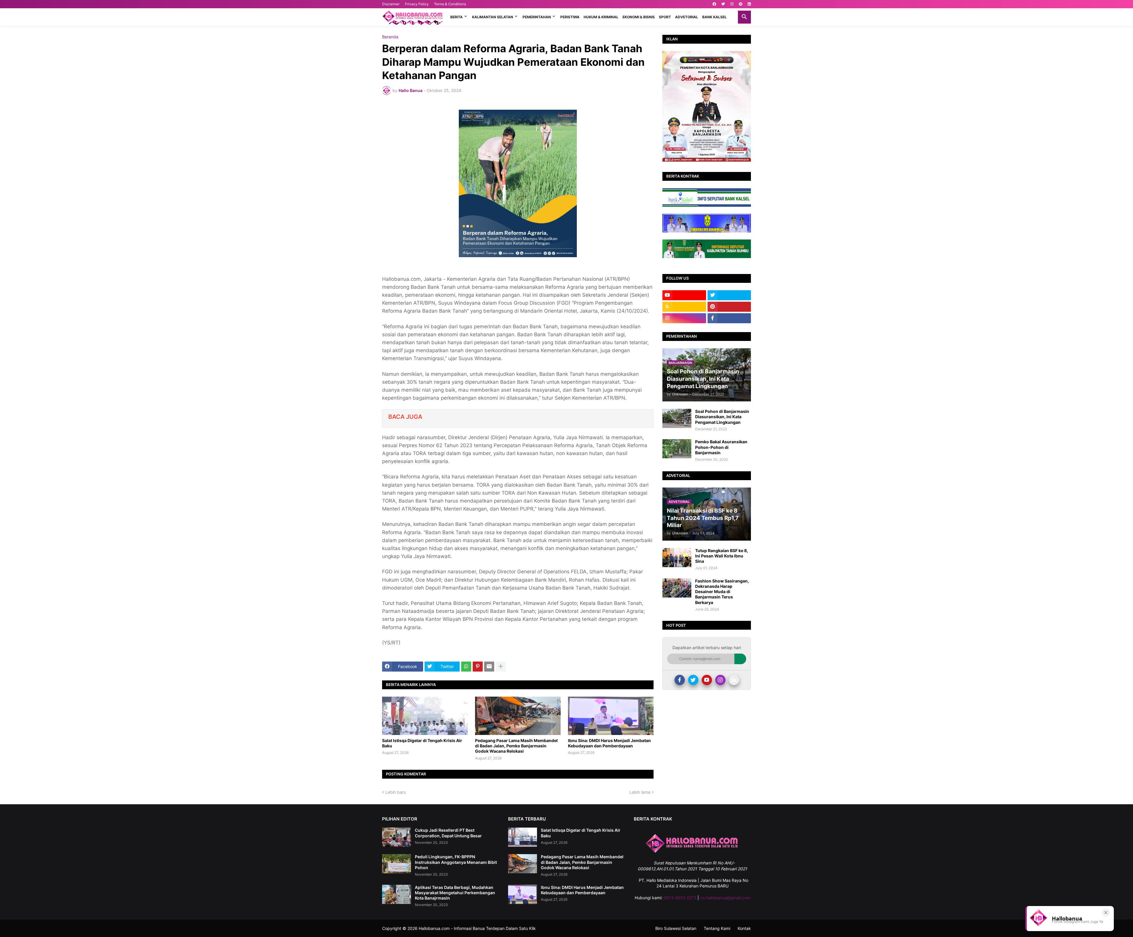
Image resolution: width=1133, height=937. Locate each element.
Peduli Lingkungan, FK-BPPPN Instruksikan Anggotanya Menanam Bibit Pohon (456, 862)
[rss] (684, 307)
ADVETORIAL (686, 17)
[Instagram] (720, 680)
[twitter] (723, 4)
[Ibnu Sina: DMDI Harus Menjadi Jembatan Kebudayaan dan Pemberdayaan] (611, 716)
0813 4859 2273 (680, 897)
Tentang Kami (717, 928)
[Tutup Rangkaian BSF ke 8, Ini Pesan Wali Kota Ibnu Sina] (676, 557)
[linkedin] (749, 4)
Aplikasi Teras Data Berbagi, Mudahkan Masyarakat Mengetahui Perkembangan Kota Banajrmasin (455, 892)
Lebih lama (639, 792)
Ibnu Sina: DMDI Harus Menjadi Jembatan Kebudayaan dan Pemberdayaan (609, 743)
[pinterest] (740, 4)
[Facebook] (679, 680)
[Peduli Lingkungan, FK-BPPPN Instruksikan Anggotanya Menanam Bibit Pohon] (396, 863)
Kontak (744, 928)
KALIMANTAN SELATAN (492, 17)
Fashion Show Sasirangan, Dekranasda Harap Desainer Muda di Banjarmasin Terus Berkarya (722, 591)
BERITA (456, 17)
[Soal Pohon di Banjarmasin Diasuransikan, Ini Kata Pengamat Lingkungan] (676, 418)
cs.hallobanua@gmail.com (725, 897)
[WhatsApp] (466, 667)
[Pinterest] (478, 667)
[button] (744, 17)
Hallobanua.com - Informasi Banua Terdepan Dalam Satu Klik (477, 928)
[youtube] (684, 295)
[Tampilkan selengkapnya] (501, 667)
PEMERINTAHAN (537, 17)
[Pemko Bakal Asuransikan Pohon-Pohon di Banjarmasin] (676, 448)
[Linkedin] (734, 680)
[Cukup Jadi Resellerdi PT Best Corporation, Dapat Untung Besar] (396, 837)
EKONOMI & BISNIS (639, 17)
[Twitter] (693, 680)
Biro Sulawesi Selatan (675, 928)
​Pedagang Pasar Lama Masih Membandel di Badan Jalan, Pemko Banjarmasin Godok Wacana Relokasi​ (516, 746)
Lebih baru (395, 792)
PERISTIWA (569, 17)
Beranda (390, 37)
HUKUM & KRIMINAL (601, 17)
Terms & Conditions (450, 4)
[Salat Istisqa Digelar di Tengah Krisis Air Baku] (425, 716)
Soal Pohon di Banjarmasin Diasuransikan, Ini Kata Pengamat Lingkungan (722, 416)
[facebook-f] (729, 318)
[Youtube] (707, 680)
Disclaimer (391, 4)
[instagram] (731, 4)
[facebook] (714, 4)
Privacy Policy (417, 4)
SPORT (665, 17)
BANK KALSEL (714, 17)
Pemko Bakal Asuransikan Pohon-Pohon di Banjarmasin (721, 447)
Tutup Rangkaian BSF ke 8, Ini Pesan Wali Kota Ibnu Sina (721, 556)
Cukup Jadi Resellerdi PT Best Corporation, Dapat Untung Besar (448, 833)
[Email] (489, 667)
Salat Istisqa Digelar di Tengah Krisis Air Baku (422, 743)
